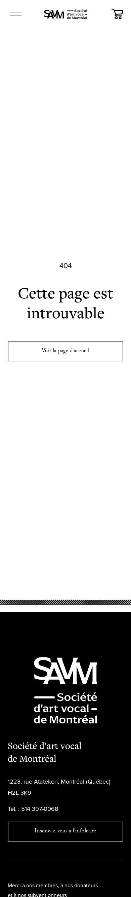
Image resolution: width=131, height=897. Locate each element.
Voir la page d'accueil (65, 351)
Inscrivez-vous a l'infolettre (65, 831)
